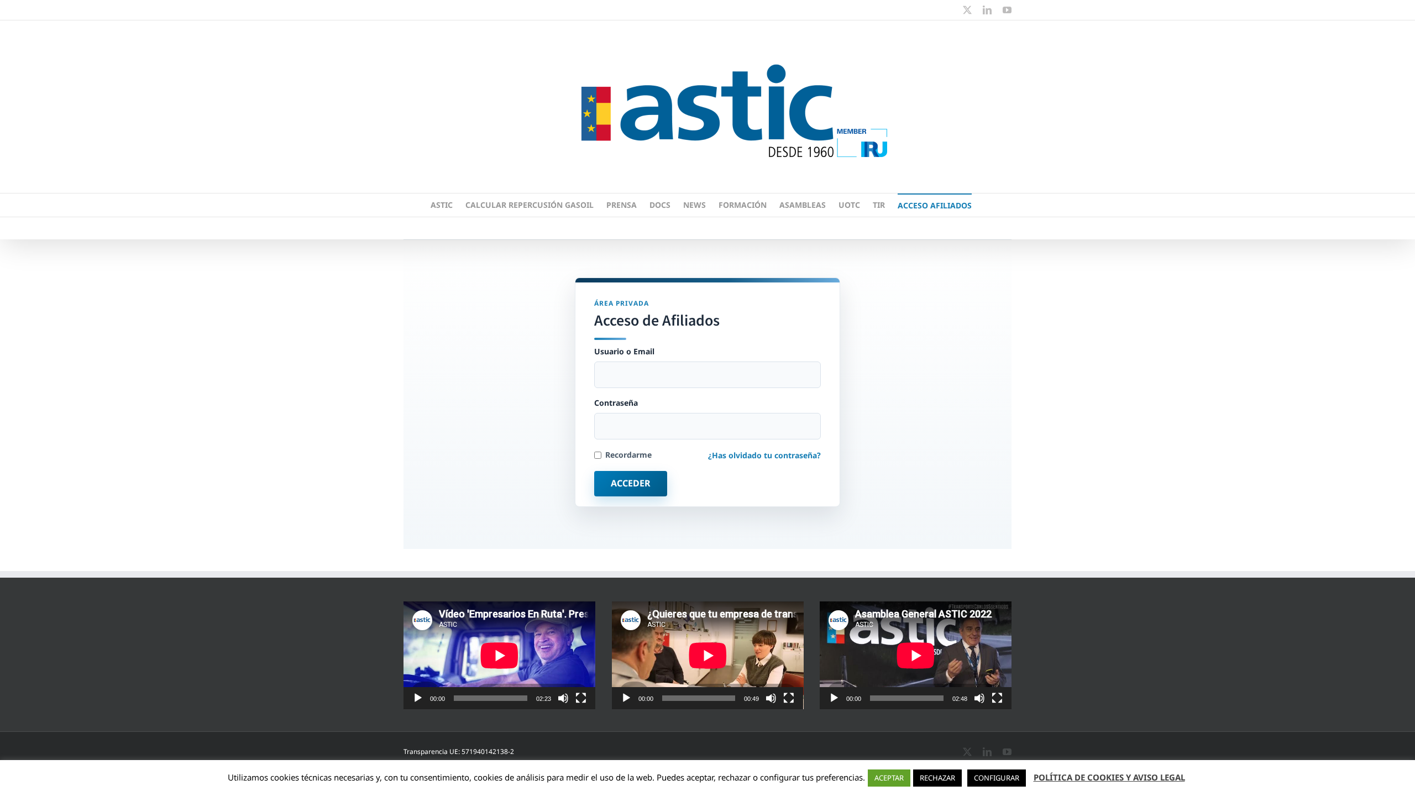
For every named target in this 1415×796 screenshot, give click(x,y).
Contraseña (616, 403)
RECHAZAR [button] (937, 778)
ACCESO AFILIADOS (935, 205)
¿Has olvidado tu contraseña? (764, 455)
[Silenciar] (563, 698)
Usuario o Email (624, 352)
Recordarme (628, 455)
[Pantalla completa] (580, 698)
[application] (499, 655)
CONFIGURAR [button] (996, 778)
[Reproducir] (417, 698)
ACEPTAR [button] (889, 778)
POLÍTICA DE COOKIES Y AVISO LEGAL (1109, 777)
